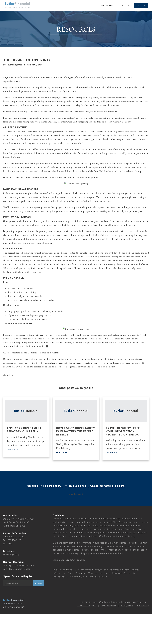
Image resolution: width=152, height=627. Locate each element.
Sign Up (38, 583)
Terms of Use (143, 605)
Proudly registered (136, 625)
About (93, 5)
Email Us (7, 543)
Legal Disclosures (108, 605)
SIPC (94, 605)
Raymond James (14, 64)
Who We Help (107, 5)
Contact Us (141, 5)
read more (12, 449)
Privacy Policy (127, 605)
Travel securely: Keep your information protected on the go (123, 431)
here (75, 560)
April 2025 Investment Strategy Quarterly (24, 429)
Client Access (124, 5)
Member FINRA (83, 605)
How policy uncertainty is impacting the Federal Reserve (75, 431)
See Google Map (11, 554)
